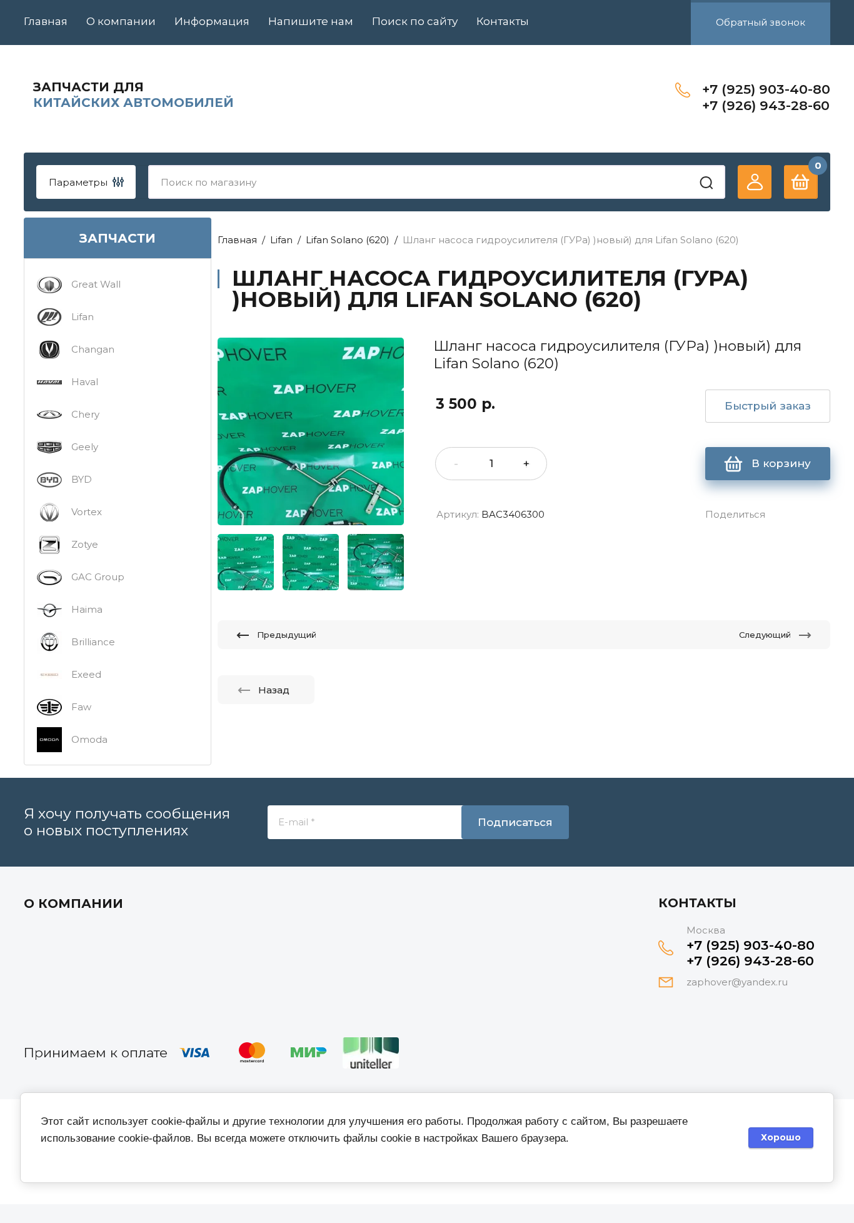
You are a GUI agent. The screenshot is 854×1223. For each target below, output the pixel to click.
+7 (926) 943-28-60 (766, 105)
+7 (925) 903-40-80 (766, 89)
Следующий (765, 635)
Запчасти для (88, 87)
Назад (273, 690)
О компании (121, 21)
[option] (311, 431)
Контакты (502, 21)
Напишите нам (310, 21)
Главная (46, 21)
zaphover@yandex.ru (737, 982)
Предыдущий (286, 635)
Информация (211, 21)
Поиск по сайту (415, 21)
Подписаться (515, 822)
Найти (706, 182)
